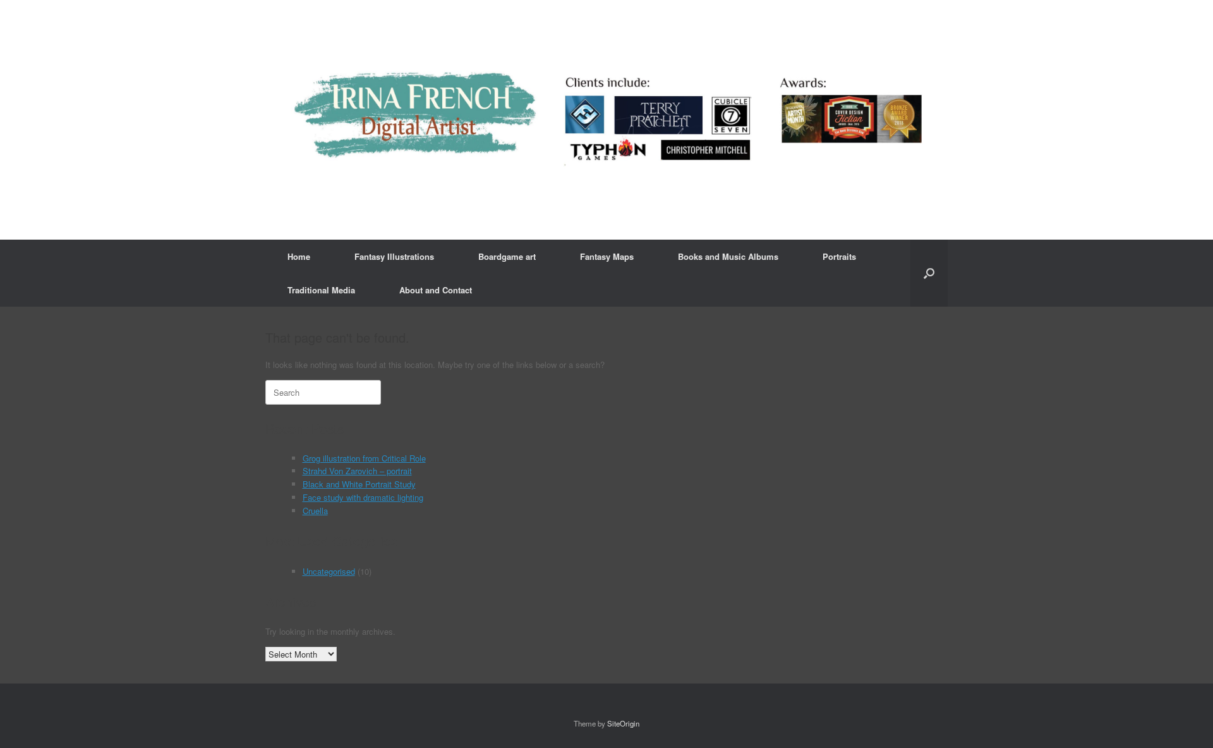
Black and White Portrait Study (359, 484)
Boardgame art (507, 256)
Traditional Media (321, 290)
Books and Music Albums (728, 256)
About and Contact (435, 290)
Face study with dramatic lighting (363, 497)
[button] (929, 273)
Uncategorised (329, 571)
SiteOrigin (623, 723)
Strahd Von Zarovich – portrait (357, 471)
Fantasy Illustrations (394, 256)
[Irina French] (606, 119)
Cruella (315, 511)
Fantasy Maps (607, 256)
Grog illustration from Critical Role (364, 458)
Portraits (839, 256)
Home (298, 256)
